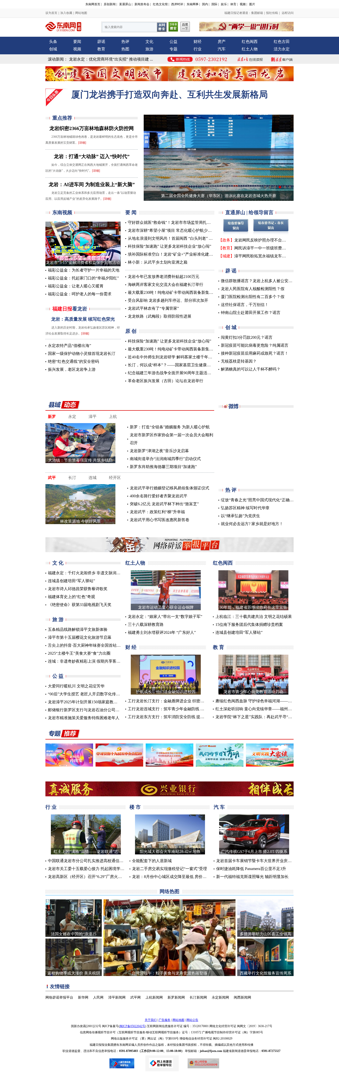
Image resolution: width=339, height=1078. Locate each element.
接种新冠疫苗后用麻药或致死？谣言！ (254, 353)
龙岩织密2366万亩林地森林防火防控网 (91, 128)
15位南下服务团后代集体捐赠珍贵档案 (249, 624)
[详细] (82, 142)
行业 (198, 49)
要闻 (77, 41)
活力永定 (282, 49)
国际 (214, 4)
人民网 (98, 997)
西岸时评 (177, 4)
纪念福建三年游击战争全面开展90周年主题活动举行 (173, 373)
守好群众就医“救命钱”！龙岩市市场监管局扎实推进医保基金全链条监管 (191, 222)
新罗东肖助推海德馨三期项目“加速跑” (163, 467)
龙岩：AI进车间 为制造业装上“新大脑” (92, 184)
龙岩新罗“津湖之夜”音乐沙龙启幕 (159, 451)
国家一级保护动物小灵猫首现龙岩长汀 (81, 353)
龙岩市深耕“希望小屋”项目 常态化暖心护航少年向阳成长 (178, 230)
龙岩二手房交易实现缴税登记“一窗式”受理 (169, 869)
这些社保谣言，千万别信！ (245, 305)
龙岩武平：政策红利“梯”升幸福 (157, 512)
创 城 (231, 327)
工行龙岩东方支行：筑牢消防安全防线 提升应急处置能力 (178, 717)
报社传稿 (272, 13)
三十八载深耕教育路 (146, 624)
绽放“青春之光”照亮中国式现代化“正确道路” (260, 500)
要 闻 (130, 212)
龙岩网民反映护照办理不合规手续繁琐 (268, 240)
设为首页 (51, 13)
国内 (205, 4)
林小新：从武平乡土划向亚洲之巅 (157, 262)
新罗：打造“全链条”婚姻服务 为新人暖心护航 (170, 427)
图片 (252, 4)
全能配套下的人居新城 (152, 861)
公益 (173, 41)
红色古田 (282, 41)
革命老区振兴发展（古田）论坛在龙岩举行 (165, 381)
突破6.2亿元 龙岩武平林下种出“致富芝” (164, 504)
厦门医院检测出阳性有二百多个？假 (252, 297)
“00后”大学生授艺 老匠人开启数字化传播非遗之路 (92, 694)
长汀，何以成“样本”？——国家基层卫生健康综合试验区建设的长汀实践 (191, 365)
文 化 (58, 563)
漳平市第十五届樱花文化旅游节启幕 (79, 637)
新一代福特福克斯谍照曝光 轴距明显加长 (252, 877)
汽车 (222, 49)
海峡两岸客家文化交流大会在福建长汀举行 (165, 284)
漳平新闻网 (117, 997)
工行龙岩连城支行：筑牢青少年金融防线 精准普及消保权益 (180, 709)
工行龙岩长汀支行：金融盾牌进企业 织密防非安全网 (174, 701)
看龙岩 (69, 308)
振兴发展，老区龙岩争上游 (72, 369)
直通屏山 (125, 4)
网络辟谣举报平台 (59, 997)
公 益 (58, 676)
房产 (222, 41)
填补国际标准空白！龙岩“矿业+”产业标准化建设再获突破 (178, 254)
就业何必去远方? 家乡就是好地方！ (252, 524)
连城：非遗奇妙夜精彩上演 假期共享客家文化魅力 (92, 661)
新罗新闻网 (176, 997)
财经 (198, 41)
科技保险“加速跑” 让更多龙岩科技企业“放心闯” (169, 246)
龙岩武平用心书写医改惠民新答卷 (159, 520)
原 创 (130, 331)
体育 (233, 4)
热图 (125, 49)
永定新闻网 (220, 997)
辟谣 (101, 41)
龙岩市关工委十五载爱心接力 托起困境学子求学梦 (92, 869)
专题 (173, 49)
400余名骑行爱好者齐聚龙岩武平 (158, 496)
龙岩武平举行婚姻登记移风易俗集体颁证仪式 (169, 488)
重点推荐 (62, 118)
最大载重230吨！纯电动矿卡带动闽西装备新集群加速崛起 (178, 292)
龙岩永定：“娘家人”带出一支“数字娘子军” (165, 616)
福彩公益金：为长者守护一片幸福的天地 (83, 270)
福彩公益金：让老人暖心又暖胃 (75, 286)
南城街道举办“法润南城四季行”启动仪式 (165, 459)
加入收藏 (66, 13)
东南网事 (193, 4)
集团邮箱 (257, 13)
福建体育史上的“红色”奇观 (71, 597)
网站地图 (81, 13)
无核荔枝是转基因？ (239, 361)
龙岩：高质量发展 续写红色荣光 (83, 319)
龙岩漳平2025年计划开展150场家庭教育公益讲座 (90, 702)
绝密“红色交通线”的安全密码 (73, 361)
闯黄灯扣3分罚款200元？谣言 (246, 337)
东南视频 (62, 212)
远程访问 (287, 13)
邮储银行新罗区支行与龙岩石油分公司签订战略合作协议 (97, 710)
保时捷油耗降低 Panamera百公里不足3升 (251, 869)
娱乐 (224, 4)
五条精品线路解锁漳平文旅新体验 (77, 629)
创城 (53, 49)
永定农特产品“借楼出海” (69, 345)
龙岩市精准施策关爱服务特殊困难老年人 (83, 718)
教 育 (218, 647)
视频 (243, 4)
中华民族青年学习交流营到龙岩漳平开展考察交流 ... (114, 59)
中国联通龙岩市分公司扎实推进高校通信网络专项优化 (95, 861)
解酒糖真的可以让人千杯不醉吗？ (250, 369)
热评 (125, 41)
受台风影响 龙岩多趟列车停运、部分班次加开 (168, 300)
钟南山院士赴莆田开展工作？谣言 (250, 312)
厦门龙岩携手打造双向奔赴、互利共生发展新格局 (169, 95)
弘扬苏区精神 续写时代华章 (245, 508)
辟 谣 (231, 270)
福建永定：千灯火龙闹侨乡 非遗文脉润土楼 (86, 573)
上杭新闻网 (154, 997)
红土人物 (250, 49)
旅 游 (58, 619)
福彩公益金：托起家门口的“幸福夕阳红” (83, 278)
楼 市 (135, 807)
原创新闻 (110, 4)
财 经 (130, 647)
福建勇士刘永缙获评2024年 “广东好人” (162, 632)
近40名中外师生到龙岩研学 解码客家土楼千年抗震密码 (176, 357)
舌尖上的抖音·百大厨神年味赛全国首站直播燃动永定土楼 (98, 645)
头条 (53, 41)
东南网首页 (92, 4)
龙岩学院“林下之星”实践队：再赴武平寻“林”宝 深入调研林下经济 (273, 717)
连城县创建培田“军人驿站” (71, 581)
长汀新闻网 (198, 997)
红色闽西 (250, 41)
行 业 (51, 807)
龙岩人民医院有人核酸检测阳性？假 (252, 289)
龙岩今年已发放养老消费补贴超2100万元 (163, 276)
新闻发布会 (142, 4)
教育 (101, 49)
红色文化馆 (160, 4)
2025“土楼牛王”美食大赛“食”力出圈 (79, 653)
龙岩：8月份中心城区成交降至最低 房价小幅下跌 (175, 877)
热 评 (231, 490)
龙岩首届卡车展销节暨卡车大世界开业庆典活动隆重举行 (265, 861)
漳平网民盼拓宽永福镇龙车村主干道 (266, 256)
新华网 (83, 997)
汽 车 (219, 807)
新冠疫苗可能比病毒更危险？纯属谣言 (254, 345)
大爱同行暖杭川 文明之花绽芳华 (76, 686)
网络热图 (169, 891)
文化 (149, 41)
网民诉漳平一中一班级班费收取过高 (266, 248)
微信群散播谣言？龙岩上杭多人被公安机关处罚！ (264, 281)
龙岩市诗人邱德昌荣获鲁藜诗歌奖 (77, 589)
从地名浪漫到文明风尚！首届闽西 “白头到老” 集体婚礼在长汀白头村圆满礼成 (196, 238)
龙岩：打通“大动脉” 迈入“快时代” (92, 156)
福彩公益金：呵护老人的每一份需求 (79, 294)
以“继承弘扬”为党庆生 (240, 516)
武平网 (135, 997)
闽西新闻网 (242, 997)
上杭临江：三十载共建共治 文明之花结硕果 (253, 616)
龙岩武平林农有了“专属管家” (153, 308)
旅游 (149, 49)
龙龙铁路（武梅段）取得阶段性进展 (159, 316)
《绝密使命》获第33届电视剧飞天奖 (79, 605)
